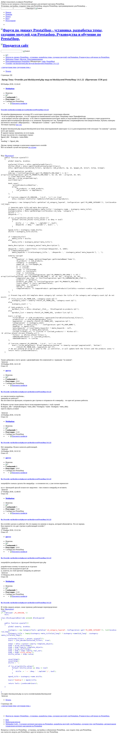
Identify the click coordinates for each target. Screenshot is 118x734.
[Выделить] (9, 156)
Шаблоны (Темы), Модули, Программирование (24, 59)
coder (44, 61)
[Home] (7, 55)
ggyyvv (8, 371)
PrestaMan (50, 61)
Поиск (8, 16)
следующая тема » (24, 67)
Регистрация (10, 21)
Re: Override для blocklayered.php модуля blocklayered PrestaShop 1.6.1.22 (26, 392)
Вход (7, 19)
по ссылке (32, 147)
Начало (8, 12)
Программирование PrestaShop (18, 61)
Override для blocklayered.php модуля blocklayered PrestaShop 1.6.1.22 (32, 63)
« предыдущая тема (8, 67)
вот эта (19, 125)
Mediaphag (10, 89)
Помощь (9, 14)
